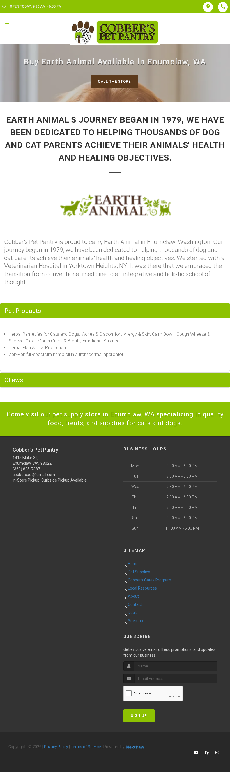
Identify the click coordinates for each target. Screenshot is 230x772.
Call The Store (114, 81)
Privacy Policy (56, 746)
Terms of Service (86, 746)
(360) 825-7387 (26, 469)
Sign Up (139, 716)
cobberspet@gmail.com (34, 474)
